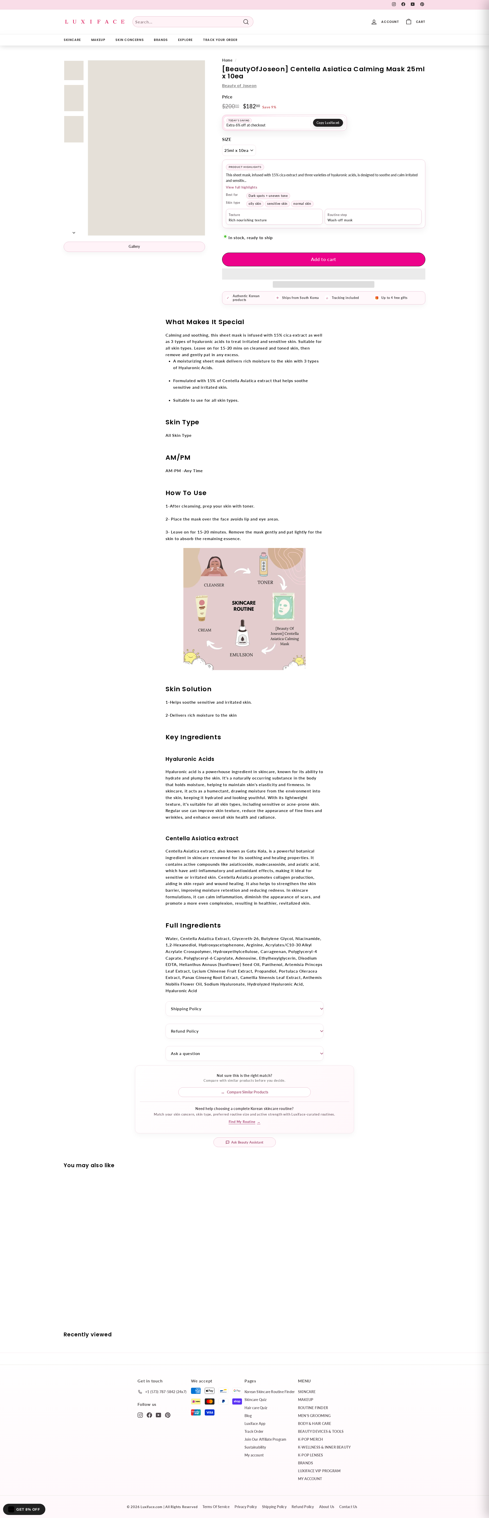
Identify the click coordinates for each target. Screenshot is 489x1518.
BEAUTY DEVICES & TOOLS (321, 1431)
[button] (323, 274)
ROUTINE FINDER (313, 1408)
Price (227, 96)
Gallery (134, 246)
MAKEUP (98, 40)
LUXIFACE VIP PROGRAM (319, 1471)
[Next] (74, 231)
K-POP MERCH (310, 1439)
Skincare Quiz (255, 1399)
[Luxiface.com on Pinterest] (167, 1415)
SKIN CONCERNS (129, 40)
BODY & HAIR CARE (314, 1423)
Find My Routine (245, 1122)
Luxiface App (255, 1423)
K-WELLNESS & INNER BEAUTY (324, 1447)
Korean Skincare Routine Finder (269, 1392)
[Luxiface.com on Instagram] (140, 1415)
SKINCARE (72, 40)
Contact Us (348, 1507)
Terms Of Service (215, 1507)
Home (227, 60)
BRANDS (161, 40)
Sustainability (255, 1447)
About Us (326, 1507)
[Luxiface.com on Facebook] (149, 1415)
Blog (248, 1415)
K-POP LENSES (310, 1455)
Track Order (253, 1431)
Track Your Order (220, 40)
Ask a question (185, 1053)
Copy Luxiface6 (328, 123)
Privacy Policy (246, 1507)
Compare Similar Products (247, 1092)
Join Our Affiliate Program (265, 1439)
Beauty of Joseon (239, 85)
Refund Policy (184, 1031)
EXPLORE (185, 40)
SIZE (227, 139)
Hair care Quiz (255, 1408)
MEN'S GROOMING (314, 1415)
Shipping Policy (186, 1008)
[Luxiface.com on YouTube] (158, 1415)
